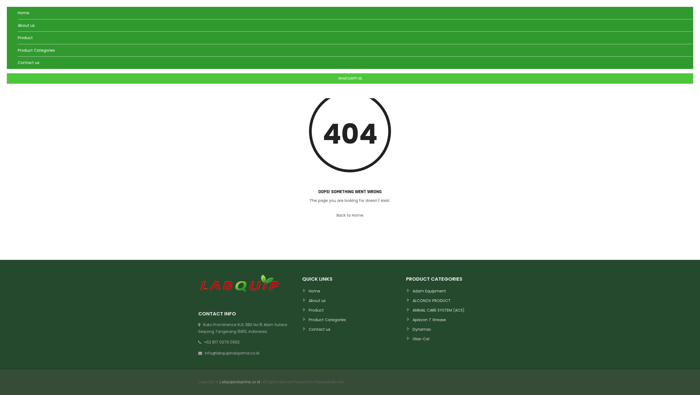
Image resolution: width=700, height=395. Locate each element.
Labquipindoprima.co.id (240, 382)
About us (26, 25)
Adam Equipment (429, 291)
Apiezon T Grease (429, 320)
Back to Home (350, 215)
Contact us (28, 62)
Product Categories (36, 50)
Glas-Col (421, 339)
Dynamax (422, 329)
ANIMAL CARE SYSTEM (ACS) (439, 310)
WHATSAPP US (350, 78)
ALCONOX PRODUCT (432, 300)
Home (23, 13)
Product (25, 37)
